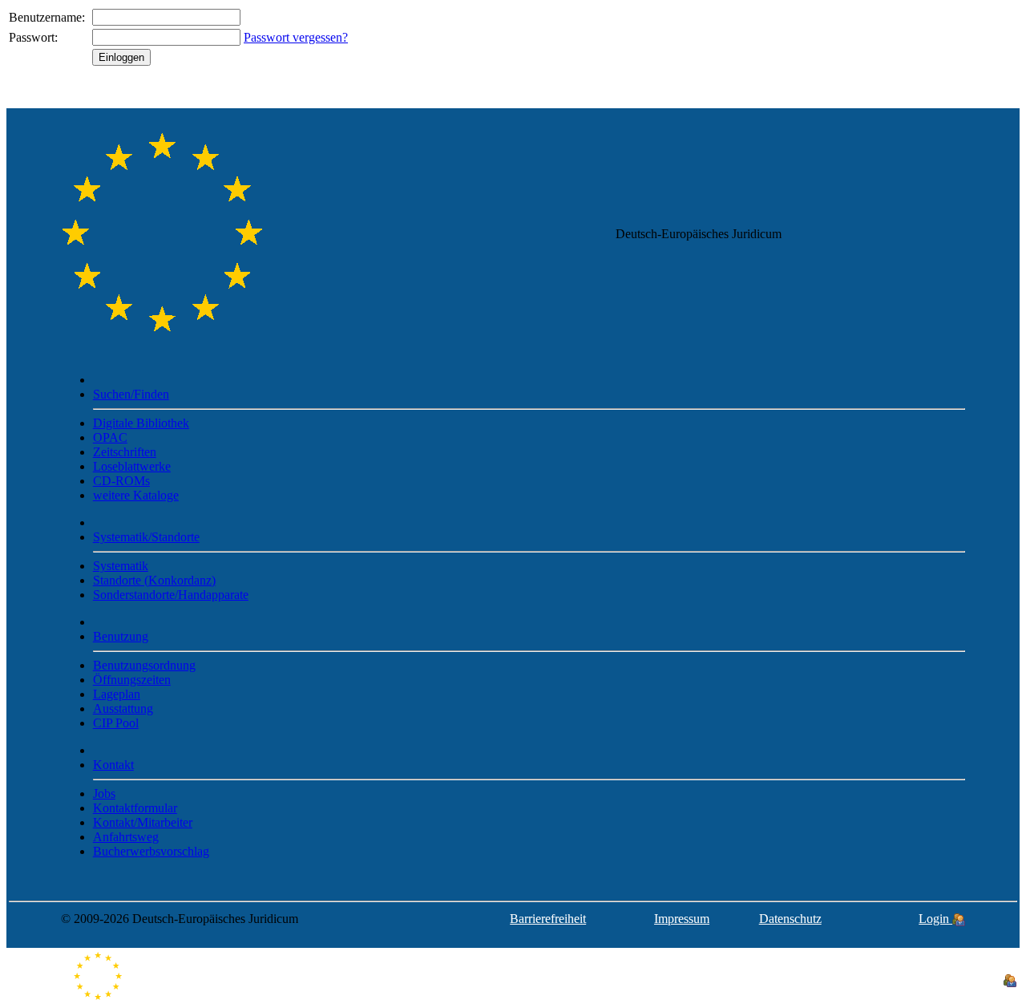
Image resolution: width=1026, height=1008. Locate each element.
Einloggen (121, 57)
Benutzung (120, 636)
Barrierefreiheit (548, 918)
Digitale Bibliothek (141, 423)
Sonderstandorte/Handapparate (170, 594)
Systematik (120, 566)
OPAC (110, 437)
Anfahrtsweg (126, 837)
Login (935, 918)
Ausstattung (123, 708)
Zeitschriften (124, 452)
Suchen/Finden (131, 394)
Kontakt (113, 764)
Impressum (681, 918)
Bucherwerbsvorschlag (151, 851)
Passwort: (33, 37)
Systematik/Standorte (146, 537)
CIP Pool (116, 723)
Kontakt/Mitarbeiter (142, 822)
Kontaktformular (135, 808)
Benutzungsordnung (144, 665)
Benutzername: (47, 17)
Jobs (104, 793)
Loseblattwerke (132, 466)
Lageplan (116, 694)
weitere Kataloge (136, 495)
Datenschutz (790, 918)
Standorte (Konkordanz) (154, 580)
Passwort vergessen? (296, 37)
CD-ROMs (121, 481)
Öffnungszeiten (132, 679)
